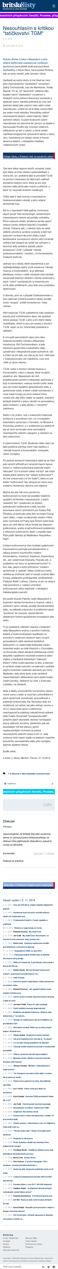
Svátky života (30, 1157)
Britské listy (24, 6)
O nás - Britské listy (10, 1238)
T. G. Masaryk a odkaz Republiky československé (29, 773)
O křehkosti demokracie (42, 1195)
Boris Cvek (18, 943)
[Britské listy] (29, 156)
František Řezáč (20, 1150)
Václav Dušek (19, 1035)
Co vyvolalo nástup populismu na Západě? (31, 1042)
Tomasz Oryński (20, 1065)
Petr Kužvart (18, 1161)
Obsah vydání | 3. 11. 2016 (19, 900)
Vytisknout (11, 783)
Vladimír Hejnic (19, 1188)
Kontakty (6, 1241)
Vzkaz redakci (31, 1241)
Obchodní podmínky (11, 1250)
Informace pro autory (33, 1244)
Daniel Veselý (19, 970)
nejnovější (38, 853)
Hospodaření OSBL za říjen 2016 (28, 950)
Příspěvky (29, 1247)
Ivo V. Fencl (18, 1088)
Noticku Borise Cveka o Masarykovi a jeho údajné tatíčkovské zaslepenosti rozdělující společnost (25, 62)
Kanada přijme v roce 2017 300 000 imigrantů (32, 1184)
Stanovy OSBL (31, 1238)
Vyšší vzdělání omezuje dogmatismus (29, 1008)
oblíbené (50, 853)
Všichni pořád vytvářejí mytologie (36, 1104)
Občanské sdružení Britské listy (31, 1258)
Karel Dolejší (18, 1096)
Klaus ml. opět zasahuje (37, 1004)
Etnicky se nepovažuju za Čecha (28, 928)
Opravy (6, 1244)
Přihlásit (7, 826)
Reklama (6, 1247)
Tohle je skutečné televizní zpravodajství (30, 1054)
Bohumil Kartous (20, 931)
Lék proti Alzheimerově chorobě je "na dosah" (32, 1039)
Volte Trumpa (18, 977)
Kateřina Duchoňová (22, 1195)
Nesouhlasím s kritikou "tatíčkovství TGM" (31, 1107)
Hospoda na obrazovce (23, 1138)
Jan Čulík (17, 935)
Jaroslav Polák (19, 1004)
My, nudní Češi (35, 931)
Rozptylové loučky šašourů (37, 1035)
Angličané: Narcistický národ (25, 1111)
